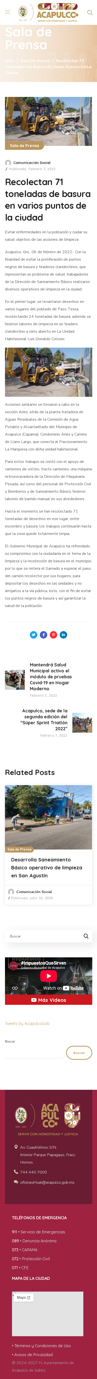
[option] (48, 845)
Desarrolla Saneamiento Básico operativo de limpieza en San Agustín (46, 867)
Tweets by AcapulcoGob (27, 1023)
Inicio (9, 61)
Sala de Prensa (35, 61)
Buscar (10, 1041)
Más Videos (51, 1000)
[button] (89, 12)
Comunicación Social (32, 163)
